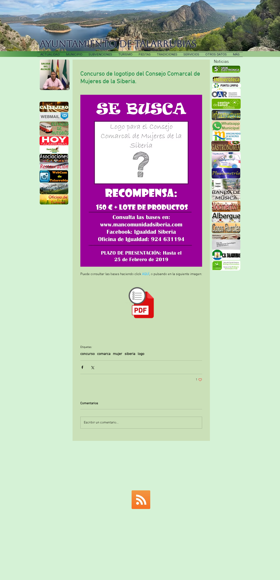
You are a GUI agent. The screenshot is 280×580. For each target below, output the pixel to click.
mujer (117, 354)
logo (141, 354)
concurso (87, 354)
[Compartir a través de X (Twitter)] (92, 367)
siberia (130, 354)
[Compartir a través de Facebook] (82, 367)
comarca (103, 354)
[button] (167, 54)
